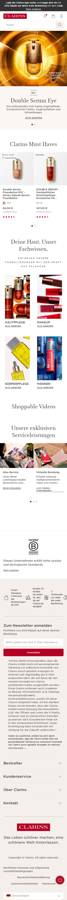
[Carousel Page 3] (36, 501)
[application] (17, 469)
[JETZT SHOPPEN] (33, 58)
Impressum (49, 883)
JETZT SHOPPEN (33, 118)
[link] (17, 326)
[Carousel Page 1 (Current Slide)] (32, 124)
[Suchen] (60, 25)
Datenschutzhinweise (24, 883)
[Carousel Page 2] (35, 124)
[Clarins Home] (15, 16)
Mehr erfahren (11, 570)
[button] (60, 880)
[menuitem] (45, 16)
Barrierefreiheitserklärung (33, 877)
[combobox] (33, 896)
